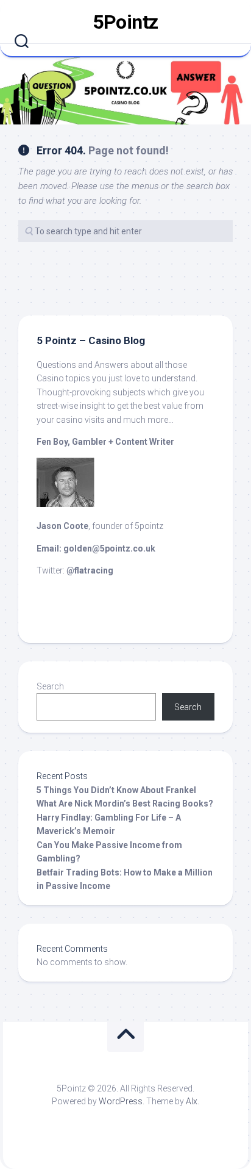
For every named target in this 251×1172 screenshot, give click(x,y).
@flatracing (89, 570)
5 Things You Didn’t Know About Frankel (116, 790)
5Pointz (125, 22)
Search (50, 686)
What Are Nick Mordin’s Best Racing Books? (125, 803)
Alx (191, 1101)
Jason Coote (62, 526)
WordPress (121, 1101)
